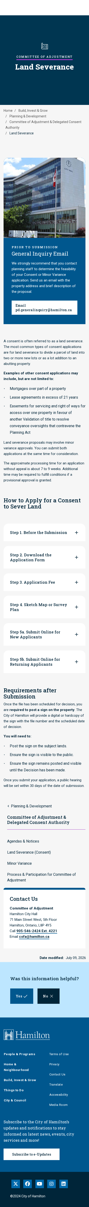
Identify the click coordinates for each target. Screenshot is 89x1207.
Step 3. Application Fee (32, 582)
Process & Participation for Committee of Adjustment (41, 877)
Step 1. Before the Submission (38, 532)
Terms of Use (59, 1054)
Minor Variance (19, 863)
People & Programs (19, 1054)
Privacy (54, 1064)
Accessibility (58, 1094)
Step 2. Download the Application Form (31, 557)
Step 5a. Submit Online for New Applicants (35, 634)
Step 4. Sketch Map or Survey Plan (38, 607)
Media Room (58, 1105)
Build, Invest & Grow (33, 110)
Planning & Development (27, 116)
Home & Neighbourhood (16, 1067)
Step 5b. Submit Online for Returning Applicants (35, 662)
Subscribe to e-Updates (31, 1154)
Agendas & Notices (23, 841)
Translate (56, 1084)
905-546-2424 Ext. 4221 (36, 931)
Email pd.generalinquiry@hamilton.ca (43, 307)
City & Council (15, 1100)
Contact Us (57, 1074)
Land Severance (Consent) (29, 852)
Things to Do (13, 1090)
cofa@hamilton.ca (34, 936)
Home (8, 110)
